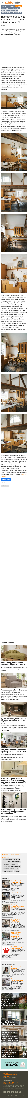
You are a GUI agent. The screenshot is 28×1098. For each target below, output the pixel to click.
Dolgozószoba (17, 12)
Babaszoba (13, 10)
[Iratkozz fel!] (14, 1069)
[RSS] (20, 1092)
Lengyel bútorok (15, 866)
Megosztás (7, 479)
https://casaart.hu (7, 976)
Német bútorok (14, 869)
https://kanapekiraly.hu (8, 957)
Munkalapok (6, 869)
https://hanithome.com (8, 944)
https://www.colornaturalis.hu (9, 902)
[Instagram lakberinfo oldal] (8, 1092)
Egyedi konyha (7, 861)
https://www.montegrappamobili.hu (11, 930)
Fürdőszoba (5, 8)
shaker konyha (5, 485)
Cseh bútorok (16, 859)
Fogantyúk (6, 864)
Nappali (4, 6)
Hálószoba (15, 8)
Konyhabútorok (14, 864)
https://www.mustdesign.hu (9, 890)
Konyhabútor (6, 857)
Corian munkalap (7, 859)
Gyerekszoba (6, 12)
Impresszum (6, 1076)
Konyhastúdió (6, 866)
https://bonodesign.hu (7, 917)
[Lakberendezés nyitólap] (12, 2)
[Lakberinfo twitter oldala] (12, 1092)
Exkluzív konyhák (16, 861)
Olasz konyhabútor (8, 871)
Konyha (18, 6)
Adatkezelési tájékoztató (10, 1074)
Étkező (12, 6)
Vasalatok (16, 871)
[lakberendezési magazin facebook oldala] (5, 1092)
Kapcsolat (5, 1073)
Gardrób (4, 10)
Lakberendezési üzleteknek (10, 1082)
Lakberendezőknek (8, 1083)
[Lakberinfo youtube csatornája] (16, 1092)
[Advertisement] (14, 51)
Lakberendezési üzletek (11, 855)
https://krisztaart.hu (7, 989)
